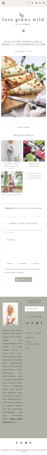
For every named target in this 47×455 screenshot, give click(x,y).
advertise (29, 337)
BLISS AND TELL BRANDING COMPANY (33, 451)
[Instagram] (40, 3)
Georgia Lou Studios (39, 449)
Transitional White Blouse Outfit (12, 166)
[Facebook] (29, 3)
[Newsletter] (36, 3)
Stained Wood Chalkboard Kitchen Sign (34, 176)
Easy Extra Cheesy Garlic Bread (28, 208)
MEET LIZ (38, 333)
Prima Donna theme (21, 449)
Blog (27, 348)
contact (29, 333)
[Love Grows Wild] (23, 18)
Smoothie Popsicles (34, 165)
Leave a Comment (24, 127)
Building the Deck (12, 195)
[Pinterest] (32, 3)
